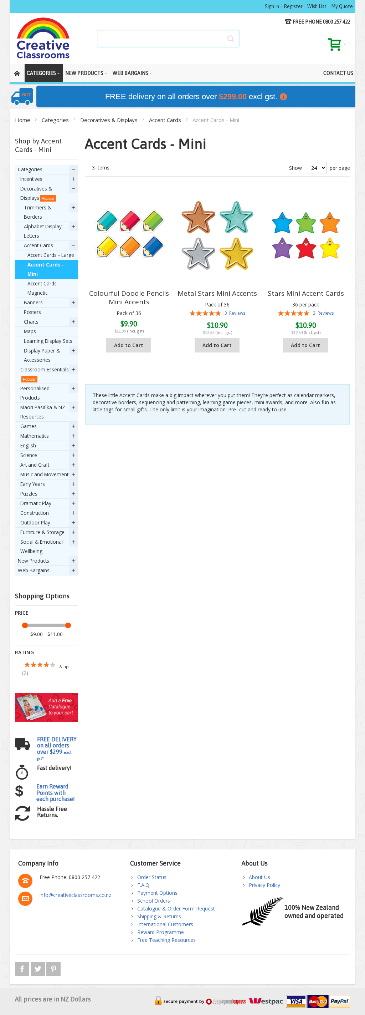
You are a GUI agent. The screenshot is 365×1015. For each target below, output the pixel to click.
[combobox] (168, 38)
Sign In (272, 6)
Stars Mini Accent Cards (306, 293)
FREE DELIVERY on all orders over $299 (56, 748)
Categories (56, 119)
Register (293, 6)
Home (23, 119)
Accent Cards (165, 119)
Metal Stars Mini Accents (217, 293)
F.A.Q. (143, 885)
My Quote (342, 6)
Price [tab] (22, 612)
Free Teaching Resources (166, 940)
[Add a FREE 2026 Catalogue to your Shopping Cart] (46, 696)
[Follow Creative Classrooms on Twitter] (38, 967)
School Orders (153, 900)
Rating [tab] (24, 652)
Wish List (317, 6)
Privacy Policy (264, 885)
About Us (259, 877)
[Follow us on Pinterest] (53, 967)
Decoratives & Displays (109, 119)
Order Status (151, 877)
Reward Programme (160, 932)
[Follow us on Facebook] (23, 967)
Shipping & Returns (159, 916)
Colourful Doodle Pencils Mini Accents (129, 297)
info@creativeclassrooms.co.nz (75, 895)
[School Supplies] (43, 38)
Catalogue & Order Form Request (176, 908)
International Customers (165, 924)
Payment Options (157, 892)
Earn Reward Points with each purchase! (55, 792)
